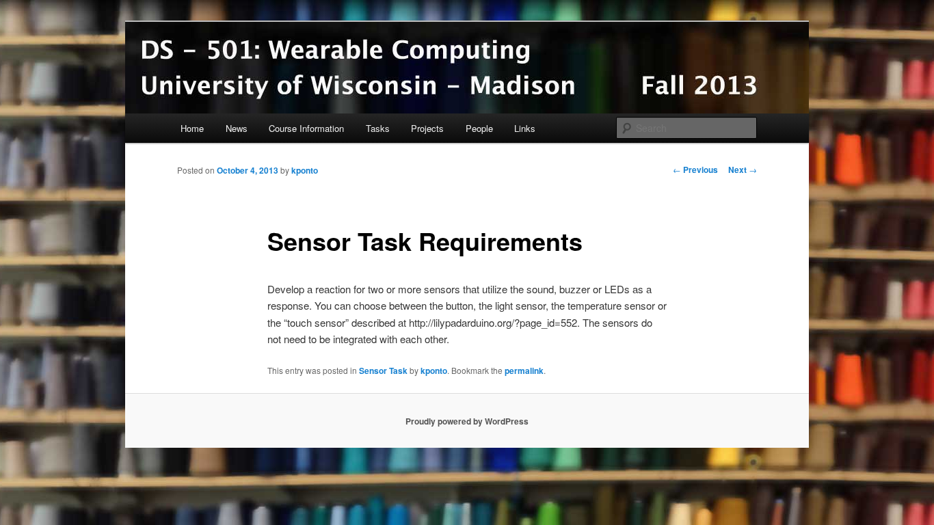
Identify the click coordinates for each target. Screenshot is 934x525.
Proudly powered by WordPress (467, 421)
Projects (427, 128)
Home (192, 128)
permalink (524, 370)
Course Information (306, 128)
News (237, 128)
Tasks (378, 128)
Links (524, 128)
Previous (695, 169)
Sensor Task (383, 370)
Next (742, 169)
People (479, 128)
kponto (304, 170)
